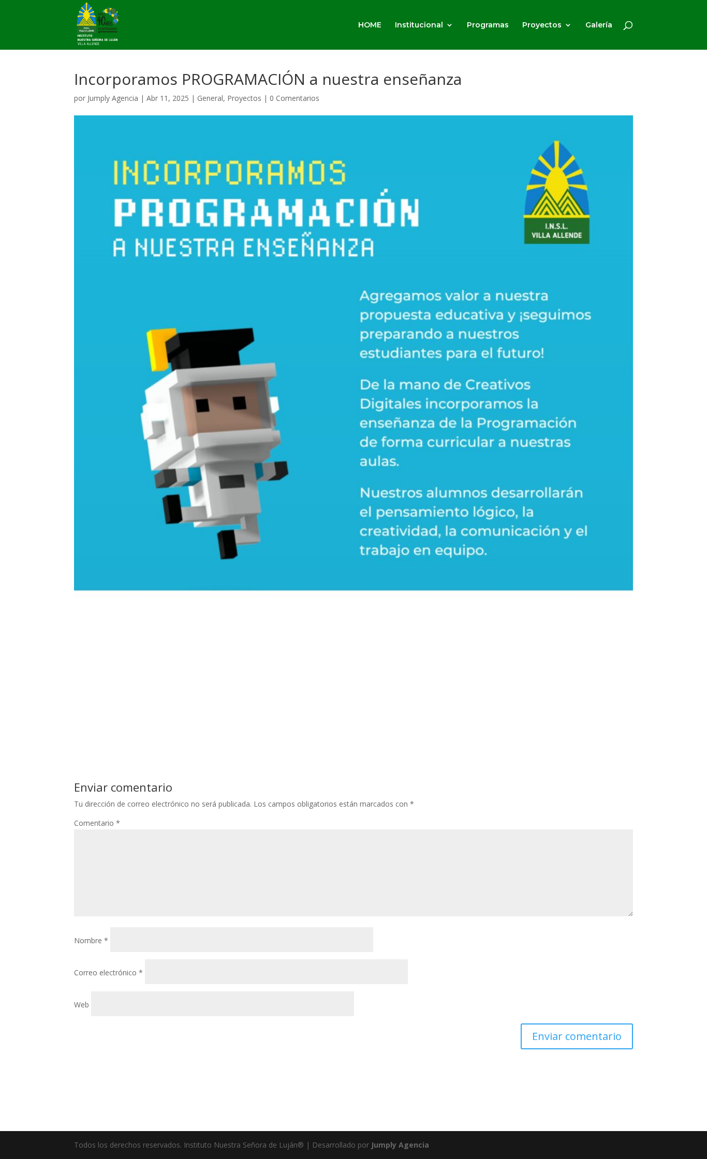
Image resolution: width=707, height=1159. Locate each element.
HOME (369, 25)
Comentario (97, 823)
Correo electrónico (108, 972)
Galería (598, 25)
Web (81, 1004)
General (210, 98)
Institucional (419, 25)
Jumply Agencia (112, 98)
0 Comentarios (294, 98)
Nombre (91, 940)
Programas (488, 25)
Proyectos (542, 25)
